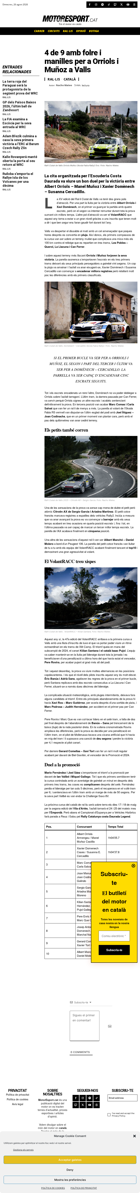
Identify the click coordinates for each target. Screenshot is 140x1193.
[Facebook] (89, 4)
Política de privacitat (17, 1094)
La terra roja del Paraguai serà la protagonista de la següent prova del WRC (20, 87)
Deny (70, 1170)
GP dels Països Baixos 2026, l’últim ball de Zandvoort (19, 106)
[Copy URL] (81, 92)
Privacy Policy (118, 1116)
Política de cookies (17, 1099)
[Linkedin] (73, 92)
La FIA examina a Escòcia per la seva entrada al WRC (17, 123)
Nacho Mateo (64, 85)
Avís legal (17, 1104)
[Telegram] (90, 92)
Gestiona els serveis (23, 1149)
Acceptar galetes (70, 1160)
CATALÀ (70, 79)
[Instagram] (96, 4)
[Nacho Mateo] (46, 85)
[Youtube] (128, 4)
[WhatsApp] (56, 92)
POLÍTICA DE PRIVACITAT (84, 1188)
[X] (121, 4)
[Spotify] (102, 4)
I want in (121, 1106)
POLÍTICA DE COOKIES (53, 1188)
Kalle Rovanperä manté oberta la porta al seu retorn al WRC (20, 161)
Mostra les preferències (70, 1180)
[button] (134, 1136)
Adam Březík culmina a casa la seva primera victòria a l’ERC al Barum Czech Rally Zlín (21, 142)
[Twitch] (115, 4)
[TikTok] (109, 4)
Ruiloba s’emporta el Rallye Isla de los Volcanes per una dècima (18, 179)
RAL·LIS (7, 97)
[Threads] (134, 4)
